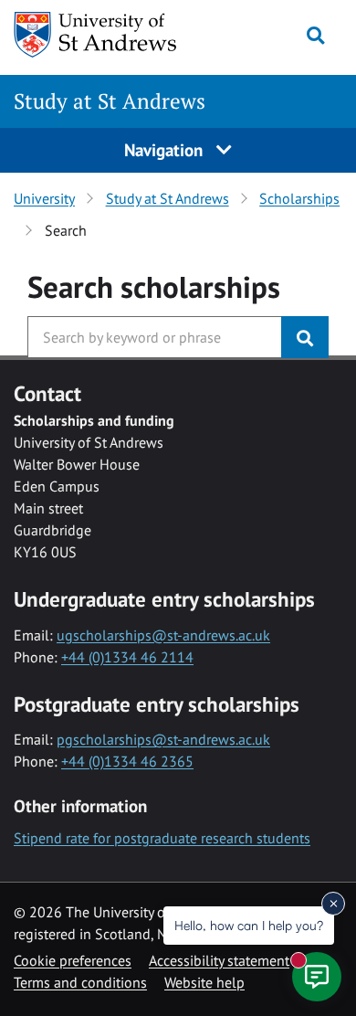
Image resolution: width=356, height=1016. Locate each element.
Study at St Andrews (109, 101)
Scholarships (299, 198)
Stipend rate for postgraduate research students (162, 838)
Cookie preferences (72, 960)
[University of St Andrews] (104, 35)
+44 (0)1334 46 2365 (127, 761)
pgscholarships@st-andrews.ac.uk (163, 739)
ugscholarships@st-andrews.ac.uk (163, 635)
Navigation (165, 149)
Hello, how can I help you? (248, 925)
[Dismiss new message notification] (333, 903)
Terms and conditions (80, 982)
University (44, 198)
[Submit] (305, 337)
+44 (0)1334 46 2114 (127, 657)
